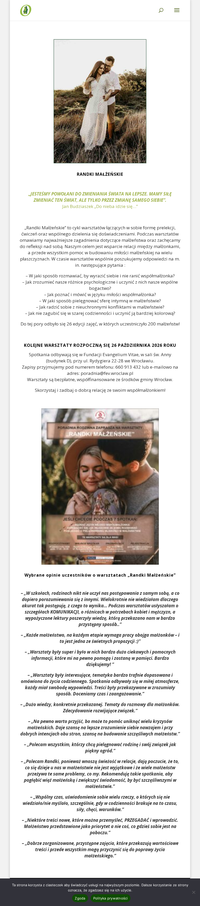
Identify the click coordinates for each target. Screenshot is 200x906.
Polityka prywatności (110, 898)
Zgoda (80, 898)
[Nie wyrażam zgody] (193, 892)
